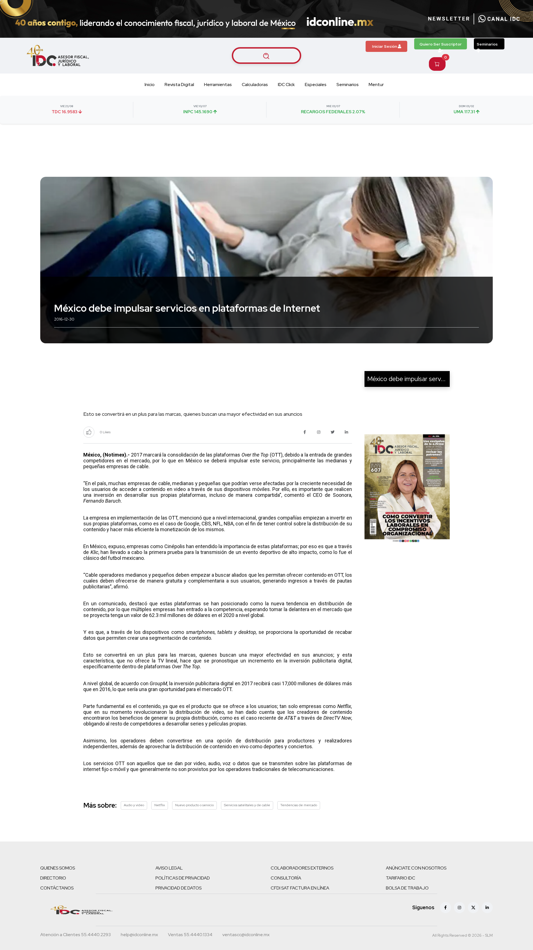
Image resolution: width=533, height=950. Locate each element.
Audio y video (134, 805)
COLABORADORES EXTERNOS (302, 868)
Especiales (315, 84)
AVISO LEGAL (169, 868)
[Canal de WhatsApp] (499, 19)
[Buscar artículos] (266, 55)
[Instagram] (459, 907)
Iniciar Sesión (385, 46)
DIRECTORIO (53, 878)
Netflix (159, 805)
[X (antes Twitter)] (473, 907)
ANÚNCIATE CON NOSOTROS (416, 868)
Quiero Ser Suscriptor (440, 44)
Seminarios (487, 44)
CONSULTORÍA (286, 878)
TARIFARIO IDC (400, 878)
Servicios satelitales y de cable (247, 805)
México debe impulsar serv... (406, 379)
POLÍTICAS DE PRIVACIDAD (182, 878)
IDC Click (286, 84)
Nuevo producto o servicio (194, 805)
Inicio (150, 84)
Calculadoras (255, 84)
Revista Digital (179, 84)
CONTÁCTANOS (57, 888)
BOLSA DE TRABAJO (407, 888)
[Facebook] (445, 907)
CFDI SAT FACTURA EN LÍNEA (300, 888)
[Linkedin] (487, 907)
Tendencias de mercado (298, 805)
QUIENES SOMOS (57, 868)
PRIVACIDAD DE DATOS (178, 888)
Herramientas (218, 84)
